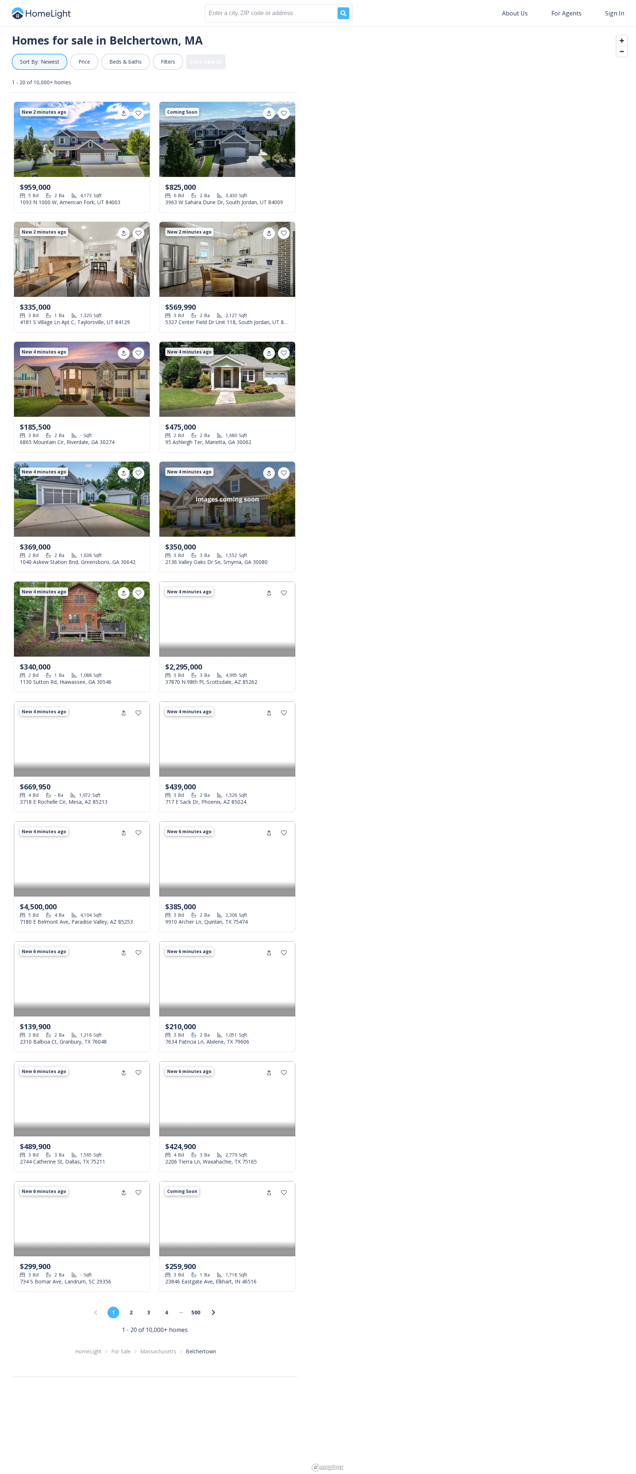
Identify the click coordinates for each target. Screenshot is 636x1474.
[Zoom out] (621, 51)
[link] (213, 1312)
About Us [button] (515, 13)
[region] (472, 750)
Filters (168, 61)
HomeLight (88, 1351)
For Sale (121, 1351)
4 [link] (166, 1312)
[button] (39, 62)
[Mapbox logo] (327, 1467)
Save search (206, 61)
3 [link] (148, 1312)
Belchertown (201, 1351)
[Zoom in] (621, 40)
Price (84, 61)
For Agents (566, 13)
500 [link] (195, 1312)
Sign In (614, 13)
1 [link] (113, 1312)
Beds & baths (125, 61)
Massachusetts (158, 1351)
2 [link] (131, 1312)
